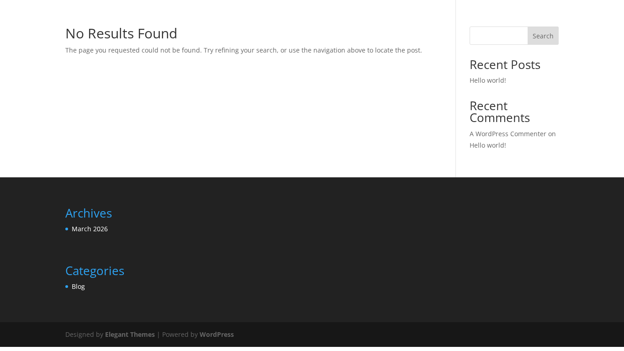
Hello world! (488, 80)
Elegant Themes (130, 334)
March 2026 (90, 228)
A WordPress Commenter (508, 133)
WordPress (217, 334)
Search (543, 36)
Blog (78, 286)
